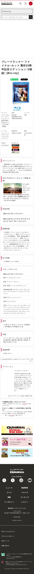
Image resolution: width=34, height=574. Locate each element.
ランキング (25, 497)
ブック (9, 492)
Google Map (17, 516)
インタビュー (9, 502)
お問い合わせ (5, 545)
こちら (24, 403)
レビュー (24, 502)
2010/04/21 (5, 145)
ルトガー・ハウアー (21, 370)
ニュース (9, 488)
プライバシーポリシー (7, 536)
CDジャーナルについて (8, 531)
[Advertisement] (17, 40)
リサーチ (24, 492)
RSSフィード (5, 541)
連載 (9, 497)
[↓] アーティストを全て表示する (20, 396)
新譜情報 (24, 488)
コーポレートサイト (17, 520)
